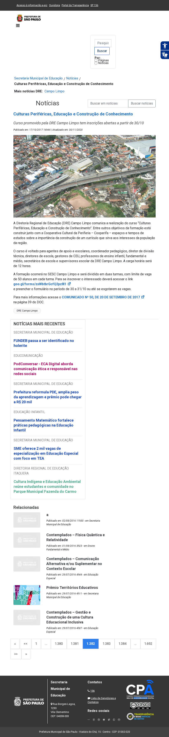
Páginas (103, 60)
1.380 (59, 644)
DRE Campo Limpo (27, 310)
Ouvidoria (54, 5)
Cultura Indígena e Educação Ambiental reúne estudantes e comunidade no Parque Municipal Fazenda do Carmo (47, 486)
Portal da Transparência (75, 5)
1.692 (148, 644)
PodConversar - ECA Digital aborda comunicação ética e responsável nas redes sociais (45, 369)
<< (25, 644)
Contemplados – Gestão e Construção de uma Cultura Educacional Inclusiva (69, 617)
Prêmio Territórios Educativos (72, 587)
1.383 (107, 644)
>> (16, 654)
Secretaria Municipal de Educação (38, 78)
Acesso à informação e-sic (31, 5)
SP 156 (94, 5)
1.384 (123, 644)
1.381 (75, 644)
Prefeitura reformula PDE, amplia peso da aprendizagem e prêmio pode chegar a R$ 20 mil (48, 397)
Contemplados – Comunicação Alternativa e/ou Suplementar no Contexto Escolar (74, 564)
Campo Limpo (55, 91)
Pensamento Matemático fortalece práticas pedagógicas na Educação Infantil (44, 425)
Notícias (103, 63)
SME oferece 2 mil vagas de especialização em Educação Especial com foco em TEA (46, 453)
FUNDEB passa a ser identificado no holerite (44, 343)
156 (92, 690)
